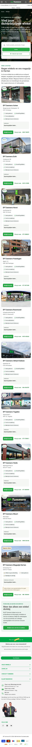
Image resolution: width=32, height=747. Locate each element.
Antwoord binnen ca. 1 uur (11, 686)
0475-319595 (25, 183)
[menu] (2, 2)
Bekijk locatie (8, 132)
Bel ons (7, 692)
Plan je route (17, 132)
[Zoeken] (6, 2)
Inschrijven (16, 658)
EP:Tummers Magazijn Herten (14, 565)
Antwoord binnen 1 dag (11, 690)
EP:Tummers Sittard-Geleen (14, 361)
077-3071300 (25, 285)
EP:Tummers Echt (10, 156)
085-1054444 (25, 594)
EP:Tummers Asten (10, 105)
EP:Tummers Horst (10, 208)
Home (13, 7)
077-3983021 (25, 234)
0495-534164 (25, 540)
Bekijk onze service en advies (16, 627)
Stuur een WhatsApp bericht (13, 684)
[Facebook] (3, 725)
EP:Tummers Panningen (12, 259)
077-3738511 (25, 438)
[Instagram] (7, 725)
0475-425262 (25, 336)
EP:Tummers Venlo (10, 463)
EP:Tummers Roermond (12, 310)
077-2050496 (25, 489)
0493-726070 (25, 132)
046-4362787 (25, 387)
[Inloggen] (26, 2)
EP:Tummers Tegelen (11, 412)
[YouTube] (11, 725)
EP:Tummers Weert (10, 514)
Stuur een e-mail (9, 688)
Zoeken (16, 49)
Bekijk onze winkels (10, 694)
